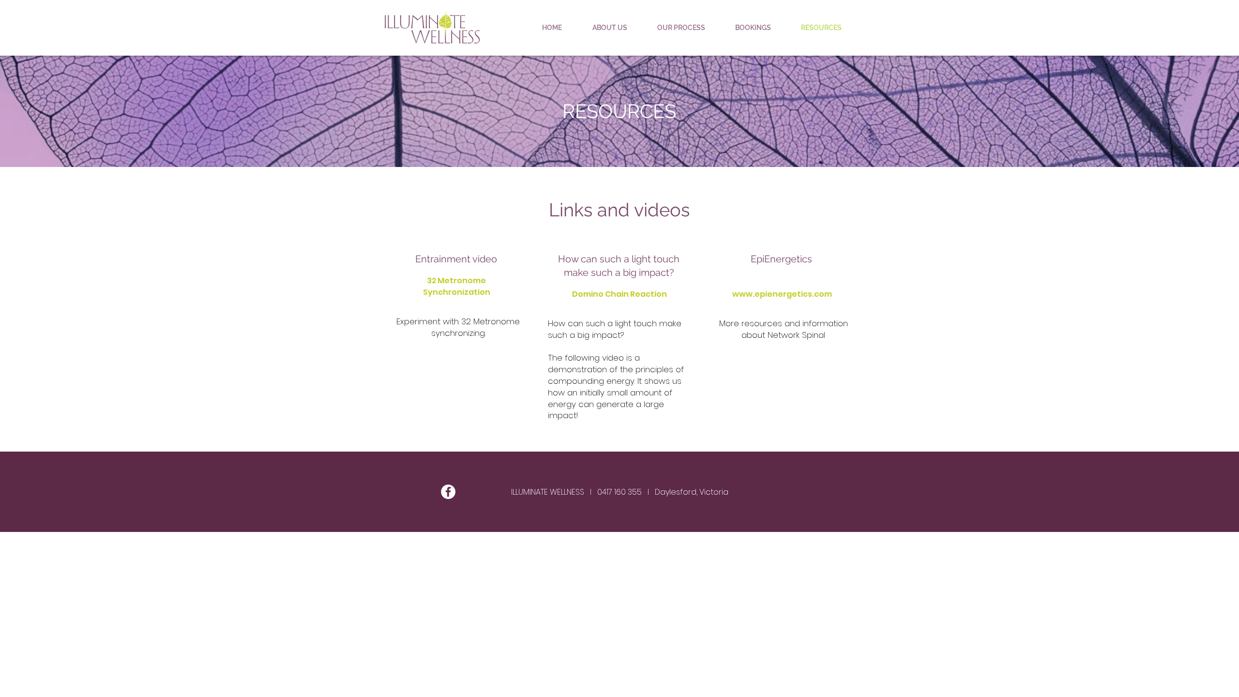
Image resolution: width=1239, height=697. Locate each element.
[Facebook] (448, 492)
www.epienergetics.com (782, 294)
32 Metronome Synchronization (456, 286)
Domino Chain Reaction (619, 294)
